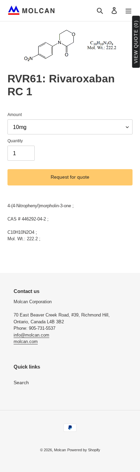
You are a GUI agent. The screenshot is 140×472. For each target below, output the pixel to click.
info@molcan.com (31, 335)
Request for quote (70, 177)
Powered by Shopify (83, 450)
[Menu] (128, 10)
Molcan (60, 450)
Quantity (15, 141)
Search (21, 382)
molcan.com (26, 341)
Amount (14, 114)
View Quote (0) (136, 42)
